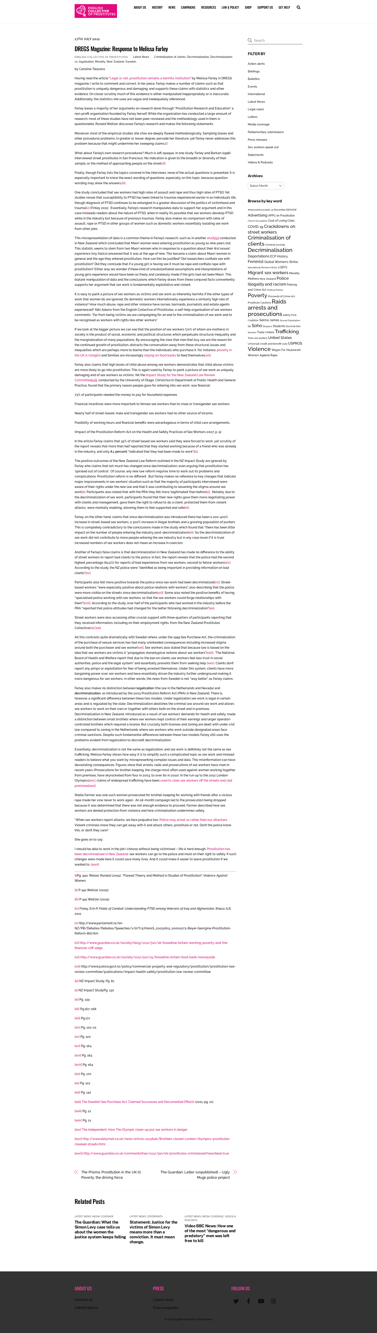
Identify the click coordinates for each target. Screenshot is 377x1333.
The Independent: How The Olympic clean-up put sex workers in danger (135, 1129)
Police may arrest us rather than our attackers (193, 820)
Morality (100, 61)
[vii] (208, 355)
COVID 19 (255, 227)
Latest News (141, 56)
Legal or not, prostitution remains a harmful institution (150, 78)
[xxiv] (210, 663)
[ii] (164, 163)
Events (252, 86)
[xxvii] (95, 864)
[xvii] (160, 593)
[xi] (208, 492)
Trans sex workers (257, 338)
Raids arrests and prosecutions (267, 307)
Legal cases (256, 109)
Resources (208, 7)
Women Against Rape (262, 355)
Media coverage (102, 1216)
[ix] (196, 451)
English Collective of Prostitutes (101, 57)
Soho (257, 325)
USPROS (295, 343)
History (157, 7)
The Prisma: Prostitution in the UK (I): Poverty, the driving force (111, 1174)
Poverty (257, 295)
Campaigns (188, 7)
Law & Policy (230, 7)
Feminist (256, 261)
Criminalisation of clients (170, 56)
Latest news (163, 1300)
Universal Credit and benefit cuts (267, 343)
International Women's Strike (262, 267)
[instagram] (274, 1301)
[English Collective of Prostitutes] (96, 16)
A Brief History (86, 1308)
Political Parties (275, 290)
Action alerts (256, 64)
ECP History (279, 256)
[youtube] (261, 1301)
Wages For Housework (286, 350)
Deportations (258, 256)
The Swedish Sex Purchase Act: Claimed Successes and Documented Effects (138, 1102)
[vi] (98, 355)
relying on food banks (160, 355)
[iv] (87, 208)
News (171, 7)
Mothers (253, 278)
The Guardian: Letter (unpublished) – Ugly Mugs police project (195, 1174)
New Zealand (115, 61)
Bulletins (254, 79)
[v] (76, 923)
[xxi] (98, 628)
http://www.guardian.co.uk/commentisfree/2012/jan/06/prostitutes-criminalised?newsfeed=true (156, 1153)
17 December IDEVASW (284, 209)
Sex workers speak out (263, 147)
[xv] (87, 573)
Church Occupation (257, 221)
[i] (166, 143)
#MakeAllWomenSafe (259, 209)
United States (280, 337)
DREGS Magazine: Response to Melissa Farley (121, 48)
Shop (248, 7)
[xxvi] (91, 786)
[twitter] (236, 1301)
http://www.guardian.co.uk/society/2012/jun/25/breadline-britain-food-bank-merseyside (147, 957)
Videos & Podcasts (260, 162)
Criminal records (275, 244)
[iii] (123, 183)
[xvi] (217, 582)
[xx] (92, 628)
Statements (154, 1216)
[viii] (77, 966)
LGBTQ (282, 267)
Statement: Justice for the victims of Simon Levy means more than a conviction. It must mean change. (154, 1232)
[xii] (186, 508)
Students (279, 326)
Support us (265, 7)
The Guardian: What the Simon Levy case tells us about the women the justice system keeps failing (100, 1229)
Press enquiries (165, 1308)
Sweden (130, 61)
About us (140, 7)
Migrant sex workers (268, 272)
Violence (259, 349)
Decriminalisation (198, 56)
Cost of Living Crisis (281, 220)
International (256, 94)
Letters (252, 117)
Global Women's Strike (281, 262)
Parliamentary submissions (266, 132)
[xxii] (140, 647)
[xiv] (227, 562)
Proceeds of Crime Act (281, 296)
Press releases (257, 140)
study (211, 238)
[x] (83, 492)
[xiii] (191, 532)
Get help (284, 7)
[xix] (211, 608)
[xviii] (87, 603)
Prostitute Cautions (259, 302)
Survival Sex (293, 326)
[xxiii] (209, 653)
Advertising (257, 215)
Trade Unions (265, 332)
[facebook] (249, 1301)
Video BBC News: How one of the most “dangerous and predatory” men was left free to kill (210, 1233)
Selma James (269, 320)
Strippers (267, 326)
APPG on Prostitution (281, 215)
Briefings (254, 71)
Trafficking (287, 331)
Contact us (84, 1300)
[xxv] (92, 780)
